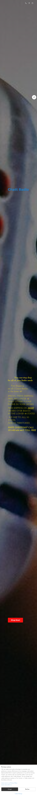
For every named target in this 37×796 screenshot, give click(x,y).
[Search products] (34, 97)
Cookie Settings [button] (18, 793)
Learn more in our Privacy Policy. (9, 783)
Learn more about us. (6, 784)
